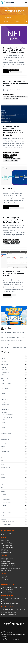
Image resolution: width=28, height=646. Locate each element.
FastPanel (4, 391)
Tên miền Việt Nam (6, 502)
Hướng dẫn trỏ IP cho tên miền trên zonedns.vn (12, 340)
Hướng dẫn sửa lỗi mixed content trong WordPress (12, 337)
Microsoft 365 (5, 409)
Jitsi (3, 436)
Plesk (3, 393)
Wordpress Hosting (6, 454)
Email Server (5, 399)
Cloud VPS (4, 369)
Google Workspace (6, 402)
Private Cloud (5, 374)
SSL (2, 487)
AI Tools (4, 358)
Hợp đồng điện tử (5, 443)
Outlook (3, 477)
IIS (1, 457)
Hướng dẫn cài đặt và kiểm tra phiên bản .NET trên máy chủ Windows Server (14, 50)
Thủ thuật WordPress (7, 524)
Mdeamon (3, 471)
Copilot (4, 361)
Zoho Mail (4, 430)
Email (2, 397)
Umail (3, 422)
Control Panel (4, 378)
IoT (2, 460)
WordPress (3, 519)
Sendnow (4, 412)
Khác (2, 464)
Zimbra (3, 425)
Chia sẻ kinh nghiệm (8, 414)
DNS (3, 497)
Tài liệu (5, 419)
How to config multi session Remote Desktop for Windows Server (13, 220)
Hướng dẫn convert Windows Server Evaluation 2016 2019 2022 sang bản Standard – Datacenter (13, 130)
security (3, 481)
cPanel (3, 385)
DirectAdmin (5, 388)
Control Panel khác (6, 383)
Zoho (3, 427)
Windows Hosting (6, 451)
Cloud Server (5, 367)
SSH (2, 484)
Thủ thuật (3, 505)
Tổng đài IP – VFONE (6, 512)
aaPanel (4, 380)
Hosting (3, 446)
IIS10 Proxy (7, 188)
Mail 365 (4, 407)
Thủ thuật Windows (5, 509)
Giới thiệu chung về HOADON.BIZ (8, 344)
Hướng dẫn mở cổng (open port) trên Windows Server (13, 273)
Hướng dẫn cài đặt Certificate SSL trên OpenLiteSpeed (13, 347)
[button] (26, 2)
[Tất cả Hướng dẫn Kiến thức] (14, 21)
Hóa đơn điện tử (5, 439)
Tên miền (3, 494)
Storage (3, 491)
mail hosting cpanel (5, 467)
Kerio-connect (5, 404)
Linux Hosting (5, 448)
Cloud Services (4, 364)
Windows (3, 515)
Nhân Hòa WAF (5, 372)
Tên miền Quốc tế (6, 499)
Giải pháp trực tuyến (6, 433)
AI (1, 356)
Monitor (3, 474)
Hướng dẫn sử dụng (7, 417)
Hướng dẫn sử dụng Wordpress (9, 521)
